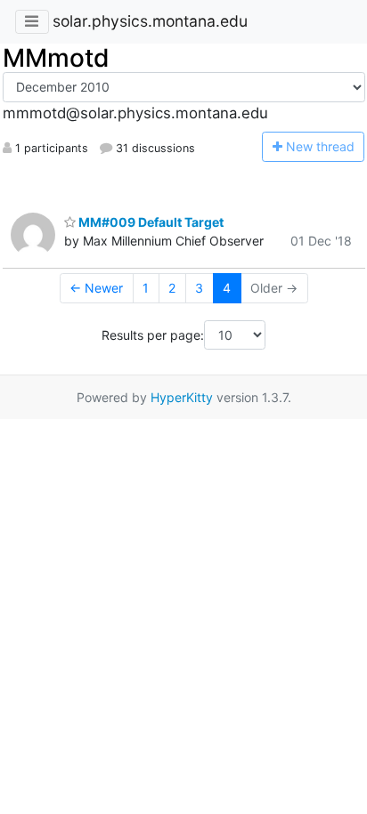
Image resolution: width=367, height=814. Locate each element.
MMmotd (56, 58)
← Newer (96, 287)
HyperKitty (182, 397)
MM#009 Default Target (150, 222)
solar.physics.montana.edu (150, 21)
